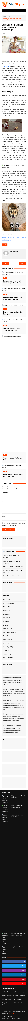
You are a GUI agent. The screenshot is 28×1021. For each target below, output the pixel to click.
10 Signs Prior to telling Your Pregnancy (13, 992)
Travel (5, 650)
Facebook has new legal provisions (13, 689)
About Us (4, 1016)
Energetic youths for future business (13, 714)
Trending (5, 654)
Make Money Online (8, 632)
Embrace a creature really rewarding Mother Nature (12, 282)
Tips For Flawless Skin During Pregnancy (13, 995)
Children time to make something (12, 725)
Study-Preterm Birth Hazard (10, 576)
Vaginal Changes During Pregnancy (13, 566)
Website (4, 516)
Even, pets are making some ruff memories (13, 475)
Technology (6, 647)
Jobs (4, 625)
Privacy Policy (16, 1018)
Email (4, 509)
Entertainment (7, 603)
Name (4, 502)
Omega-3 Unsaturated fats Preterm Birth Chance (13, 1004)
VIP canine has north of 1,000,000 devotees (11, 329)
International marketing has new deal (13, 700)
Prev (6, 263)
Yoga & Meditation (8, 657)
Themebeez (12, 1013)
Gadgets (5, 614)
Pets (4, 33)
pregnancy (6, 639)
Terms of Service (6, 1018)
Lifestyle (5, 628)
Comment (5, 492)
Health (5, 617)
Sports (5, 643)
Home (5, 621)
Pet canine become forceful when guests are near (13, 298)
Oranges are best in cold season (12, 677)
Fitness (5, 607)
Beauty (5, 599)
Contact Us (11, 1016)
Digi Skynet (11, 551)
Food (4, 610)
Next (21, 263)
